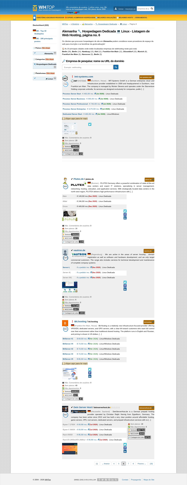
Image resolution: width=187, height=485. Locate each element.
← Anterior (106, 464)
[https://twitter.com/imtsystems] (89, 124)
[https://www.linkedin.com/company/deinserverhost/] (125, 451)
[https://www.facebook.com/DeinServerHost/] (125, 447)
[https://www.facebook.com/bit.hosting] (89, 372)
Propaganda (136, 480)
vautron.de (79, 250)
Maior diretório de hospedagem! (50, 10)
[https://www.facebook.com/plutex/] (125, 214)
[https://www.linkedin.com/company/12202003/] (125, 217)
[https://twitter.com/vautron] (125, 282)
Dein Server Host (83, 407)
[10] (151, 464)
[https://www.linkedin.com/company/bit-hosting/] (89, 376)
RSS (116, 480)
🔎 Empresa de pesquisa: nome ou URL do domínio (93, 61)
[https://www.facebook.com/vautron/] (125, 285)
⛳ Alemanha (87, 24)
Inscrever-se (130, 9)
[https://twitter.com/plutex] (125, 211)
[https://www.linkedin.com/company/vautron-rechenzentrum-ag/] (125, 289)
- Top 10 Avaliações (40, 32)
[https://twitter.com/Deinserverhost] (125, 444)
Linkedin (113, 480)
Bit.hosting (80, 321)
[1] (97, 464)
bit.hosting (148, 322)
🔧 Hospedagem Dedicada (106, 24)
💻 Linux (123, 24)
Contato (125, 480)
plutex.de (148, 179)
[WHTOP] (34, 18)
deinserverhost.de (145, 408)
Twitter (103, 480)
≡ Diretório (75, 24)
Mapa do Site (149, 480)
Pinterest (109, 480)
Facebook (99, 480)
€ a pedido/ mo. (83, 267)
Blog (106, 480)
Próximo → (142, 464)
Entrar (121, 9)
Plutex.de (79, 179)
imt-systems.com (83, 76)
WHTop (65, 24)
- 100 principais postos (43, 40)
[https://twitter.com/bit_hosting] (89, 369)
